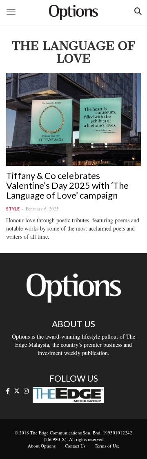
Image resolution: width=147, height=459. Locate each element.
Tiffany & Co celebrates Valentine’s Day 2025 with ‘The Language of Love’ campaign (67, 185)
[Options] (73, 12)
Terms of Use (107, 446)
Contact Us (75, 446)
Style (13, 208)
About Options (42, 446)
